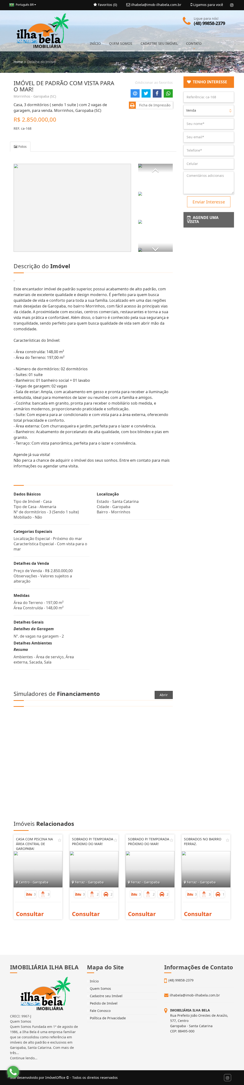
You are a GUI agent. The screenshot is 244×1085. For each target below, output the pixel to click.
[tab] (208, 82)
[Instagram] (232, 5)
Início (94, 981)
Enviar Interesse (209, 202)
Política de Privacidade (107, 1018)
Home (18, 61)
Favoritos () (107, 4)
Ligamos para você (207, 4)
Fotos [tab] (22, 146)
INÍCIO (95, 43)
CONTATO (194, 43)
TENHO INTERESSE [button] (209, 81)
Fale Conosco (100, 1010)
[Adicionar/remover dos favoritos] (59, 840)
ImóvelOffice (55, 1077)
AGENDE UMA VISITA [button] (203, 219)
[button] (155, 168)
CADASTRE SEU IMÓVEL (159, 43)
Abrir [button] (164, 695)
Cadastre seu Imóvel (105, 996)
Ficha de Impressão (153, 105)
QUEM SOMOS (120, 43)
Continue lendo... (23, 1058)
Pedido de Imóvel (103, 1003)
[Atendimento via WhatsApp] (13, 1072)
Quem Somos (100, 988)
